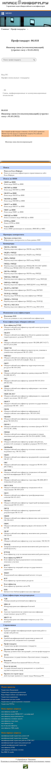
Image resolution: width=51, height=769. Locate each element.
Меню (8, 13)
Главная (5, 29)
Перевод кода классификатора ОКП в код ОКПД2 (22, 259)
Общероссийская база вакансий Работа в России (21, 662)
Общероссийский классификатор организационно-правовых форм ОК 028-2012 (26, 419)
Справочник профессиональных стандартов (20, 645)
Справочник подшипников (9, 697)
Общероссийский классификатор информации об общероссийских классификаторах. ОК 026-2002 (22, 411)
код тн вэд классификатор (9, 725)
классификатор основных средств (11, 718)
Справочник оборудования (9, 690)
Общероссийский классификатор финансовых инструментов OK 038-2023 (26, 518)
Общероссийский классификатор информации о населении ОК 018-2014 (25, 388)
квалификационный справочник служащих (14, 738)
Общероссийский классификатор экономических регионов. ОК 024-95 (25, 533)
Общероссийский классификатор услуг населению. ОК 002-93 (27, 540)
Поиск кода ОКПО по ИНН (13, 183)
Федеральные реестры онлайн (10, 699)
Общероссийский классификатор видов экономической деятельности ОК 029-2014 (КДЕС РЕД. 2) (24, 358)
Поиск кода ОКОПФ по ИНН (14, 200)
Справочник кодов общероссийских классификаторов (25, 6)
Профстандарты (18, 29)
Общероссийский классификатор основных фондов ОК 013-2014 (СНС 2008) (26, 426)
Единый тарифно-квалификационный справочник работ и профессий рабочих (25, 631)
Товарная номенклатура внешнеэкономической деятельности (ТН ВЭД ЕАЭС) (26, 547)
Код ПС (4, 75)
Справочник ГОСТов (7, 704)
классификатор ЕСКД (8, 747)
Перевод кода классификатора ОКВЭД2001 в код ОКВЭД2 (25, 284)
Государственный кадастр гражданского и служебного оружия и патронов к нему (24, 668)
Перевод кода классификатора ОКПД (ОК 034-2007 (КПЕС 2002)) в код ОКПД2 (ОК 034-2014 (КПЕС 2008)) (25, 266)
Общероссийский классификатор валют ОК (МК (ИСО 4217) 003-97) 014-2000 (26, 342)
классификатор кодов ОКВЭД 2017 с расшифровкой (17, 714)
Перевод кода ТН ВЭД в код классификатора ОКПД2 (23, 295)
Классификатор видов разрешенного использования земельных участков (23, 560)
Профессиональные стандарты (15, 78)
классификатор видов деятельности (12, 716)
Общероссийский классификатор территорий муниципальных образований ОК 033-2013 (27, 503)
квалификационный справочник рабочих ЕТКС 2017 (17, 740)
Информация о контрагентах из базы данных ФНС (22, 239)
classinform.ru (22, 759)
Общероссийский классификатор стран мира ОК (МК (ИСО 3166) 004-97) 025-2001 (26, 480)
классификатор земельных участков (12, 749)
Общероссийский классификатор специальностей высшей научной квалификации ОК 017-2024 (25, 472)
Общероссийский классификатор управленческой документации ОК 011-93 (22, 510)
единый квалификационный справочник (13, 745)
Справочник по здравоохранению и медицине (15, 701)
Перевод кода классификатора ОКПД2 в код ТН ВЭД (23, 300)
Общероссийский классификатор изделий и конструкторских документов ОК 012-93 (26, 327)
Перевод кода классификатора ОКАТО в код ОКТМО (23, 289)
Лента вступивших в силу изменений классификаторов (24, 317)
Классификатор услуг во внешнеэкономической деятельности (26, 553)
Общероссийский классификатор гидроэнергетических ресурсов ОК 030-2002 (24, 365)
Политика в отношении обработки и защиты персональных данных (25, 761)
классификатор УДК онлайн (10, 728)
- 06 (4, 90)
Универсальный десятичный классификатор (20, 600)
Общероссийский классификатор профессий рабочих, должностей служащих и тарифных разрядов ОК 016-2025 (25, 442)
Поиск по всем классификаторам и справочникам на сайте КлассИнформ (25, 173)
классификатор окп (7, 723)
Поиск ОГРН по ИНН (11, 222)
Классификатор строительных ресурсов (18, 580)
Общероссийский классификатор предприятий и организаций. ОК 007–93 (27, 457)
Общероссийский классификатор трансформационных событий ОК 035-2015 (24, 495)
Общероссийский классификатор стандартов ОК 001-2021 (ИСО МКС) (25, 465)
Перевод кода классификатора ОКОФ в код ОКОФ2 (22, 248)
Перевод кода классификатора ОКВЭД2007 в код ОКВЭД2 (25, 278)
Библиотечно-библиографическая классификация (22, 591)
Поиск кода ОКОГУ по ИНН (14, 205)
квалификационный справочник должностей (15, 736)
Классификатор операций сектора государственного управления (23, 567)
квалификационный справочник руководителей (16, 743)
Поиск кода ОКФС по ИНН (13, 211)
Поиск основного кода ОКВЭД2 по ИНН (18, 217)
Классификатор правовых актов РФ (17, 585)
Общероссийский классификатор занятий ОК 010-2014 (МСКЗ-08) (24, 381)
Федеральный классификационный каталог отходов (23, 574)
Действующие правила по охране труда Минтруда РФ (24, 675)
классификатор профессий (9, 711)
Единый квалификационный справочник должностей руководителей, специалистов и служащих (23, 638)
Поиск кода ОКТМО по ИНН (14, 189)
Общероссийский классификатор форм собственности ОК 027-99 (25, 526)
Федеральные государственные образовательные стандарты (26, 656)
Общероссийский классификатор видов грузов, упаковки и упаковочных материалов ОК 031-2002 (25, 350)
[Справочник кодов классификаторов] (26, 4)
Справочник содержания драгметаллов (13, 692)
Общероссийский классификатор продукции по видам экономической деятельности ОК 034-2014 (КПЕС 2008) (25, 434)
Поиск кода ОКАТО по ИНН (14, 194)
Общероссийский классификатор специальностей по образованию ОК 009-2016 (23, 488)
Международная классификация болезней (19, 605)
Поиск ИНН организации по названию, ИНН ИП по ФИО (24, 228)
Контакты (32, 759)
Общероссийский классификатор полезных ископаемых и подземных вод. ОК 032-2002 (25, 449)
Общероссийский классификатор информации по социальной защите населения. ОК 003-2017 (26, 396)
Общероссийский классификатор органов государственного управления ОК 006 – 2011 (26, 404)
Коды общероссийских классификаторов (14, 694)
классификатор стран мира (9, 721)
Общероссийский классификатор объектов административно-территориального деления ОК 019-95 (26, 335)
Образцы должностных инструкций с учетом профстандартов (27, 650)
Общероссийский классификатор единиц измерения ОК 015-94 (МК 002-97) (26, 373)
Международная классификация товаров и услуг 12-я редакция (23, 619)
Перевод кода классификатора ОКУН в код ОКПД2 (22, 272)
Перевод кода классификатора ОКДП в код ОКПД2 (22, 254)
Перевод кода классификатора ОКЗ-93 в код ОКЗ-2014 (24, 306)
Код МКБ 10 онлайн (7, 752)
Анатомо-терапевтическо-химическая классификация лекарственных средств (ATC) (23, 612)
